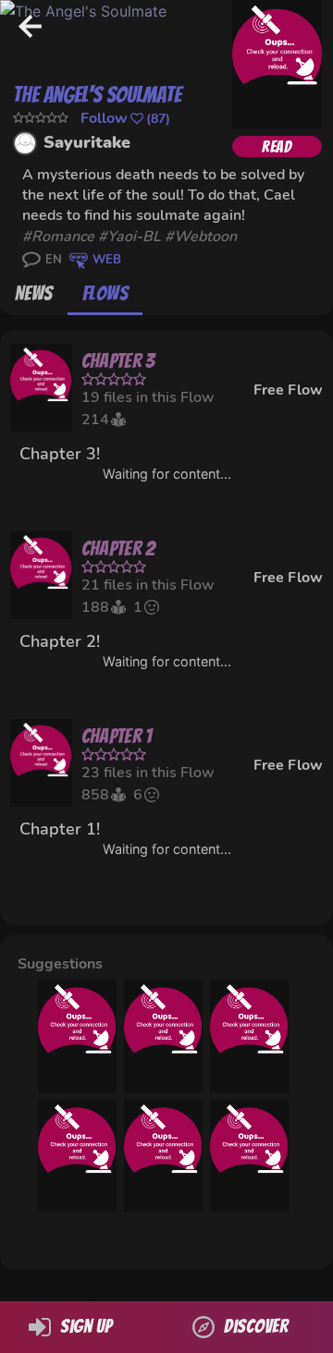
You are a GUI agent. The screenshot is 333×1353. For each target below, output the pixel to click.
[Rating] (40, 118)
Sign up (86, 1326)
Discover (256, 1326)
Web (106, 259)
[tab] (34, 293)
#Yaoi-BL (129, 236)
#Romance (58, 236)
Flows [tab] (105, 293)
